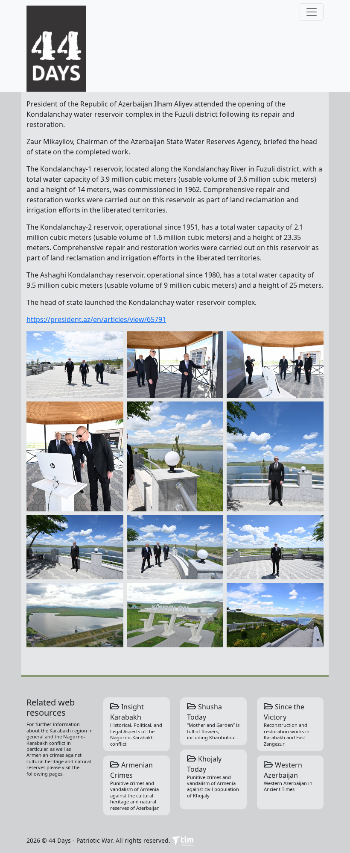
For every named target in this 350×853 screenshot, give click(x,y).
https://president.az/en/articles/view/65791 (96, 319)
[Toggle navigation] (312, 12)
